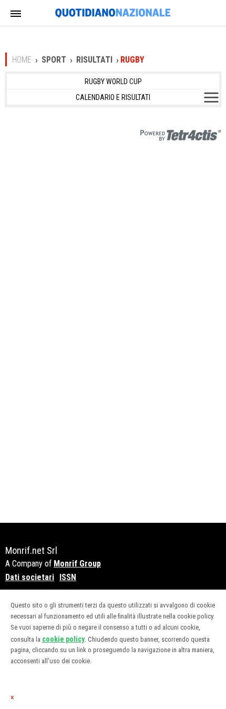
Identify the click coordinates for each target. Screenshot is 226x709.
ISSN (67, 577)
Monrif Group (77, 564)
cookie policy (63, 639)
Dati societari (29, 577)
